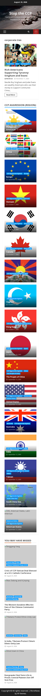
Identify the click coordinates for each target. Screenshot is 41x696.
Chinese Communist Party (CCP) (17, 565)
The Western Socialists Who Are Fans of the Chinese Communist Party (20, 590)
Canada (9, 252)
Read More (10, 95)
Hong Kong (27, 248)
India (25, 448)
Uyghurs (10, 302)
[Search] (28, 32)
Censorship (10, 562)
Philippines (27, 123)
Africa (9, 148)
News (17, 64)
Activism (9, 596)
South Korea (28, 223)
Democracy (27, 396)
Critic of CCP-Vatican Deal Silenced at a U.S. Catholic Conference (20, 556)
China (26, 371)
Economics (10, 64)
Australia (10, 423)
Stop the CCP (20, 13)
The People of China (13, 373)
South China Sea (12, 498)
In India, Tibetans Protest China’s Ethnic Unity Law (20, 627)
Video (9, 473)
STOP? (36, 31)
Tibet (25, 273)
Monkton (9, 79)
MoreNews (35, 691)
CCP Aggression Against (14, 123)
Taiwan (26, 471)
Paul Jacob (11, 130)
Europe (26, 173)
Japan (26, 348)
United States (25, 64)
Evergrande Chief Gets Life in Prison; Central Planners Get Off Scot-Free (20, 661)
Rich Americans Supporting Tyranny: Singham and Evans (20, 55)
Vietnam (26, 198)
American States (12, 521)
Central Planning (12, 599)
